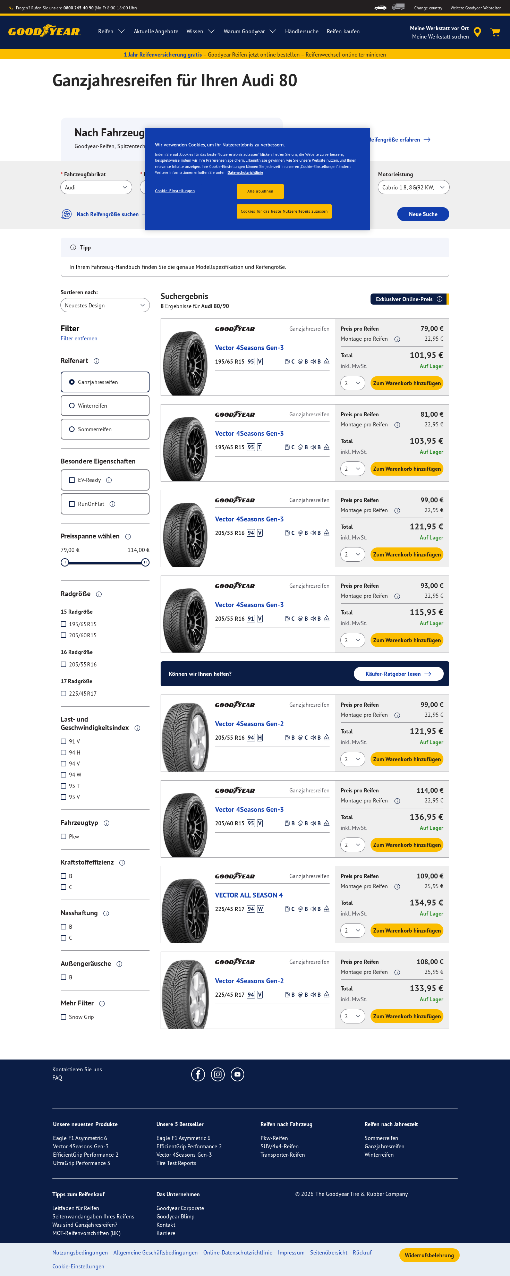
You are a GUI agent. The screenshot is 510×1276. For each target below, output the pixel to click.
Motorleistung (395, 174)
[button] (96, 360)
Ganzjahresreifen (98, 381)
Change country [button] (428, 7)
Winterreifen (92, 405)
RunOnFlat (91, 503)
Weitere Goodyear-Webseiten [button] (476, 7)
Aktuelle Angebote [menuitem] (156, 31)
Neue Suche (423, 214)
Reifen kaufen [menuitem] (343, 31)
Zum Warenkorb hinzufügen (407, 383)
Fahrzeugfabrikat (85, 174)
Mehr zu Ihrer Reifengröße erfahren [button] (377, 139)
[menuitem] (380, 6)
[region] (257, 179)
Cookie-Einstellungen (175, 190)
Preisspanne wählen (90, 535)
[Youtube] (238, 1074)
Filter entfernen (79, 338)
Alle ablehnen (260, 191)
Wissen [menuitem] (195, 31)
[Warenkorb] (495, 32)
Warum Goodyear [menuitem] (244, 31)
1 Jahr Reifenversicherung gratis (163, 54)
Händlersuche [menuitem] (301, 31)
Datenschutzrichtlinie (245, 172)
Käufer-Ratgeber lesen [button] (393, 673)
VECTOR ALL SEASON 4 (249, 895)
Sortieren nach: (79, 292)
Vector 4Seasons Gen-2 (249, 723)
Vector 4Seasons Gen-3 (249, 347)
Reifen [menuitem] (105, 31)
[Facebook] (198, 1074)
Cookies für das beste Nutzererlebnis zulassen (284, 211)
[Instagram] (218, 1074)
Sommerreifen (95, 429)
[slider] (65, 562)
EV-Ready (89, 479)
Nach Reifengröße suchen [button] (108, 214)
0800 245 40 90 (78, 7)
